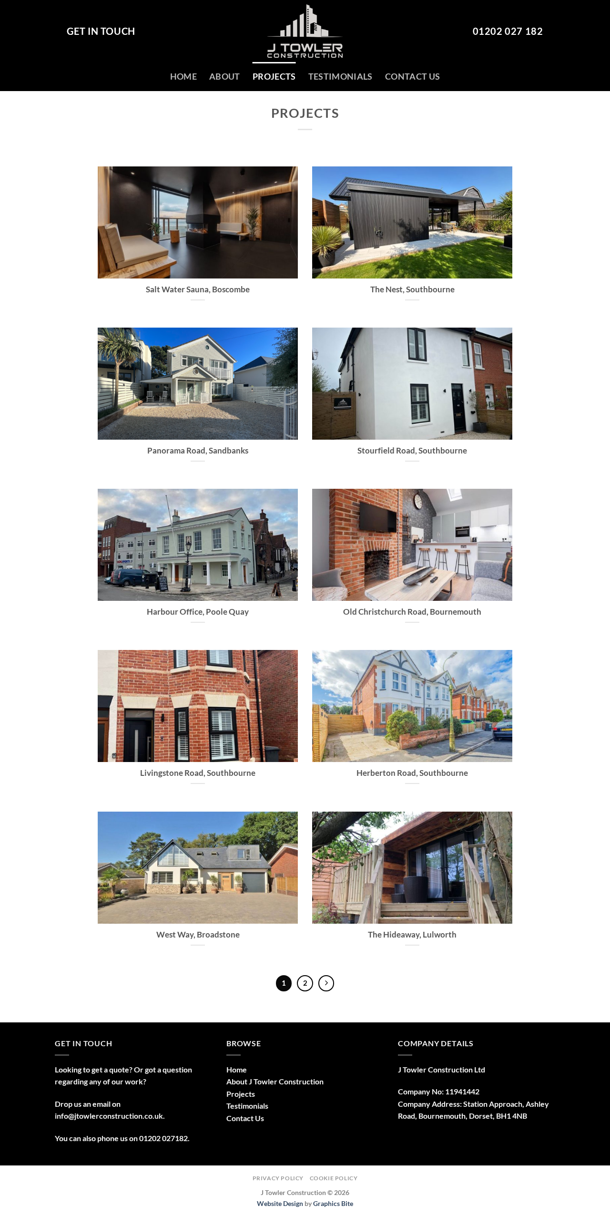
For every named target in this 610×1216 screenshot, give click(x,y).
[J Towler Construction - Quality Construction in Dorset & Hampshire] (305, 31)
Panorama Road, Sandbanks (197, 450)
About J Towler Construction (275, 1081)
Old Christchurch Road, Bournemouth (412, 612)
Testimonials (340, 77)
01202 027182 (163, 1138)
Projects (274, 77)
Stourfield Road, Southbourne (412, 450)
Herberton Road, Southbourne (412, 773)
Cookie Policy (334, 1178)
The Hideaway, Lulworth (412, 934)
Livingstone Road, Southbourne (197, 773)
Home (183, 77)
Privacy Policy (278, 1178)
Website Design (280, 1203)
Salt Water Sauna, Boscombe (198, 289)
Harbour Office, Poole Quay (198, 612)
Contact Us (412, 77)
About (224, 77)
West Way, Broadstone (198, 934)
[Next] (326, 983)
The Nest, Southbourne (412, 289)
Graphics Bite (333, 1203)
